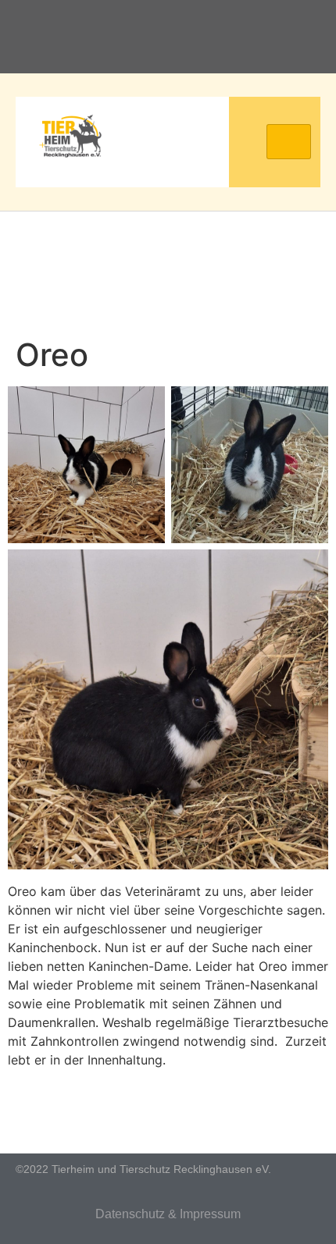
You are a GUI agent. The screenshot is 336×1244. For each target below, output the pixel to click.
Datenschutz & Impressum (168, 1214)
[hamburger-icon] (288, 141)
